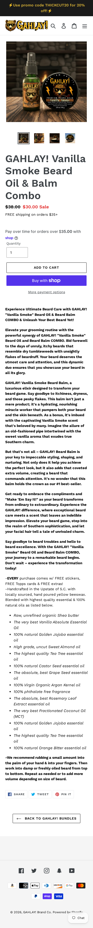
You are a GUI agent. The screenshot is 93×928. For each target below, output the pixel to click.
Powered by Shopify (68, 912)
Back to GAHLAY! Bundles (50, 818)
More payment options (46, 292)
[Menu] (84, 25)
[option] (23, 138)
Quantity (13, 243)
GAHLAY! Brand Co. (37, 912)
